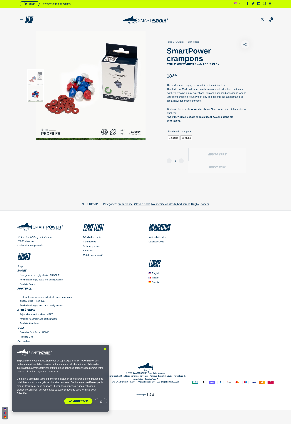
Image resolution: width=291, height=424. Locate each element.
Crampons (180, 42)
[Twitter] (253, 4)
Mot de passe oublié (93, 255)
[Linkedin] (258, 4)
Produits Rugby (27, 284)
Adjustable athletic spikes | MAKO (37, 314)
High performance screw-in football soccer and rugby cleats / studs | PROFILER (46, 299)
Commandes (89, 241)
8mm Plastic (193, 42)
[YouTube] (270, 4)
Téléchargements (91, 246)
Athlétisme (26, 310)
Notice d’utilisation (157, 237)
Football (24, 289)
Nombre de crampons (179, 131)
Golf (21, 328)
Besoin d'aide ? (151, 379)
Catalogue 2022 (156, 241)
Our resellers (23, 341)
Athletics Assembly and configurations (38, 319)
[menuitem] (237, 4)
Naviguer (23, 256)
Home (169, 42)
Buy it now (217, 167)
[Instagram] (264, 4)
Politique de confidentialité (161, 376)
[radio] (173, 138)
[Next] (135, 85)
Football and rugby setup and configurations (41, 279)
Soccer (205, 204)
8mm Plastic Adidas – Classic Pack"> (245, 44)
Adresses (88, 250)
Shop (20, 266)
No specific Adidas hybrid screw (170, 204)
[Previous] (52, 85)
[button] (105, 349)
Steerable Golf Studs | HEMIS (34, 332)
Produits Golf (26, 336)
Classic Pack (142, 204)
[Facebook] (247, 4)
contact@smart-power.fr (30, 245)
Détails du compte (92, 237)
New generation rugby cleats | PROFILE (40, 275)
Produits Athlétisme (29, 323)
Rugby (195, 204)
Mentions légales (112, 376)
